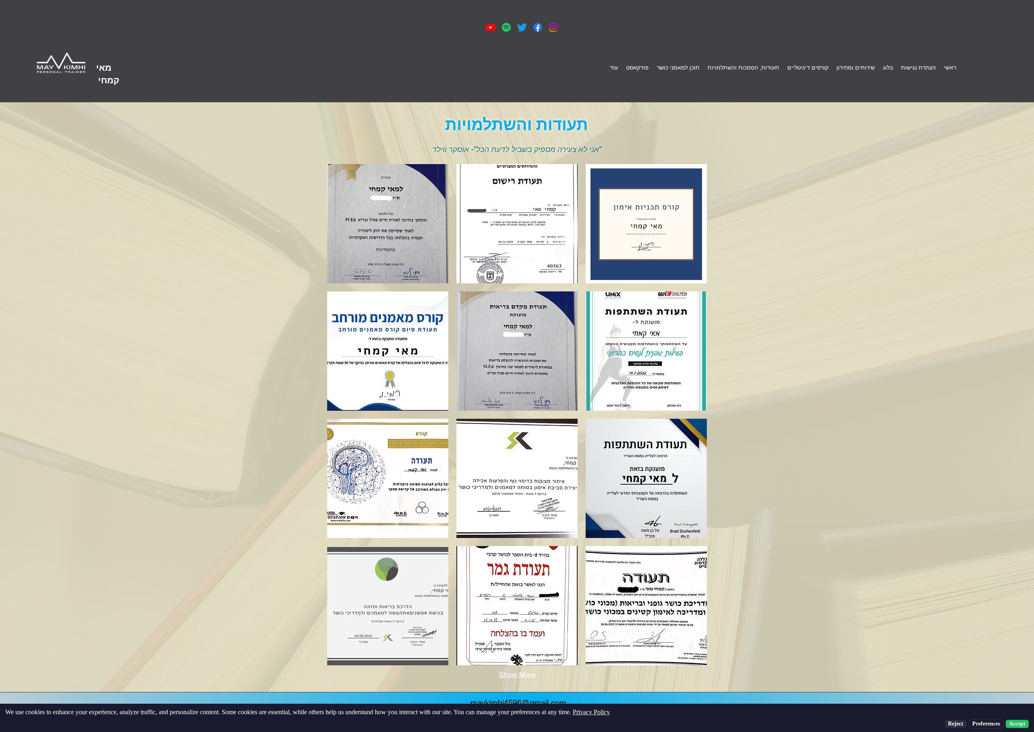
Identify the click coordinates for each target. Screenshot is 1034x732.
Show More (517, 674)
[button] (387, 223)
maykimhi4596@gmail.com (519, 703)
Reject (955, 724)
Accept (1017, 724)
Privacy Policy (591, 712)
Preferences (986, 724)
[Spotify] (506, 27)
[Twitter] (522, 27)
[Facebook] (538, 27)
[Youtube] (490, 27)
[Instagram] (553, 27)
